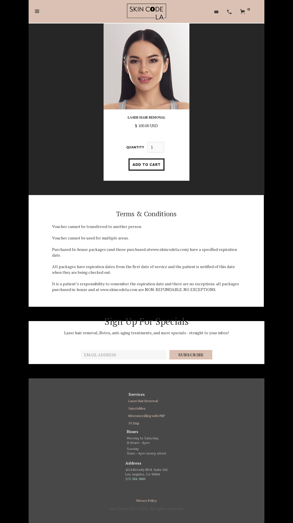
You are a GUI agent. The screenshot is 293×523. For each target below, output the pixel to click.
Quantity (135, 147)
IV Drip (133, 423)
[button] (37, 11)
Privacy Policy (146, 500)
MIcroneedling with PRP (146, 416)
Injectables (137, 408)
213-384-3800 (135, 479)
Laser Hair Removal (143, 401)
